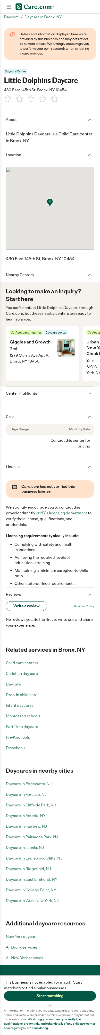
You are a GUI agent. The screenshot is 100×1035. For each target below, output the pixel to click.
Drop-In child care (21, 694)
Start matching (50, 995)
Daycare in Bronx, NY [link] (43, 17)
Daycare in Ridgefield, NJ (28, 869)
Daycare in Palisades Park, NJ (32, 837)
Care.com (14, 313)
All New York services (24, 958)
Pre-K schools (18, 737)
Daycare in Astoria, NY (25, 815)
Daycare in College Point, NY (31, 890)
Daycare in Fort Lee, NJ (26, 794)
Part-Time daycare (22, 726)
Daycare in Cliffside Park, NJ (31, 805)
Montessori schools (23, 716)
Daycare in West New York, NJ (32, 900)
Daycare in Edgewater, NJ (29, 784)
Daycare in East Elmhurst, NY (31, 879)
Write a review (26, 606)
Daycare (13, 684)
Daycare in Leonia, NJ (25, 847)
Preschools (15, 748)
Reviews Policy (84, 606)
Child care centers (22, 663)
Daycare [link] (11, 17)
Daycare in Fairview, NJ (26, 826)
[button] (50, 992)
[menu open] (9, 7)
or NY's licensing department (61, 513)
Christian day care (22, 673)
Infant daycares (19, 705)
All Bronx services (21, 947)
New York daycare (22, 936)
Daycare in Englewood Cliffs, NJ (34, 858)
